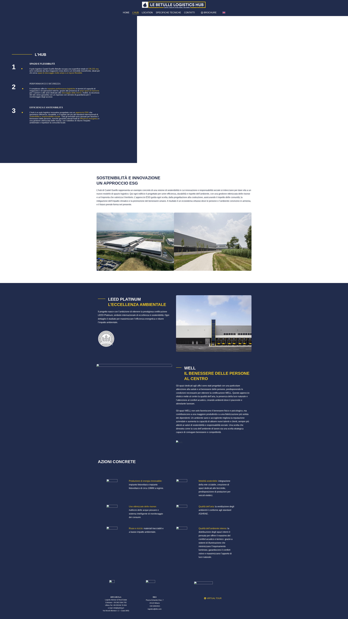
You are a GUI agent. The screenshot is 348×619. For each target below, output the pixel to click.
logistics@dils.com (154, 609)
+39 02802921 (154, 606)
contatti (189, 12)
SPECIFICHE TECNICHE (168, 12)
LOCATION (147, 12)
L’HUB (135, 12)
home (126, 12)
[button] (99, 241)
